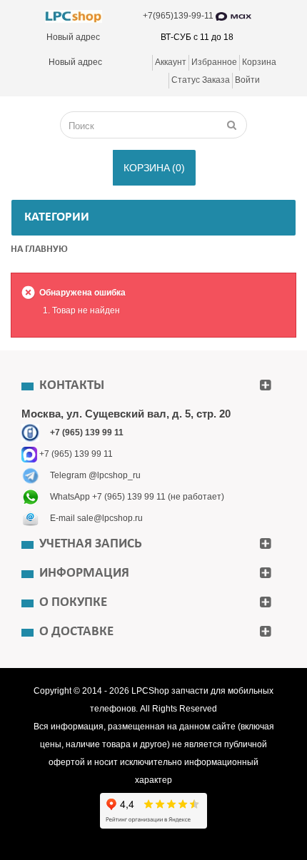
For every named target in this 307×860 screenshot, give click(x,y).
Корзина (259, 62)
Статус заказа (200, 80)
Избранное (214, 62)
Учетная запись (90, 544)
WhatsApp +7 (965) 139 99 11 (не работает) (137, 497)
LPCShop (151, 691)
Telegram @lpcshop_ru (95, 475)
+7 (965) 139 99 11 (75, 454)
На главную (39, 249)
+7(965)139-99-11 (179, 16)
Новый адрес (73, 37)
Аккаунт (170, 62)
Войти (247, 80)
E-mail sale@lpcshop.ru (96, 518)
